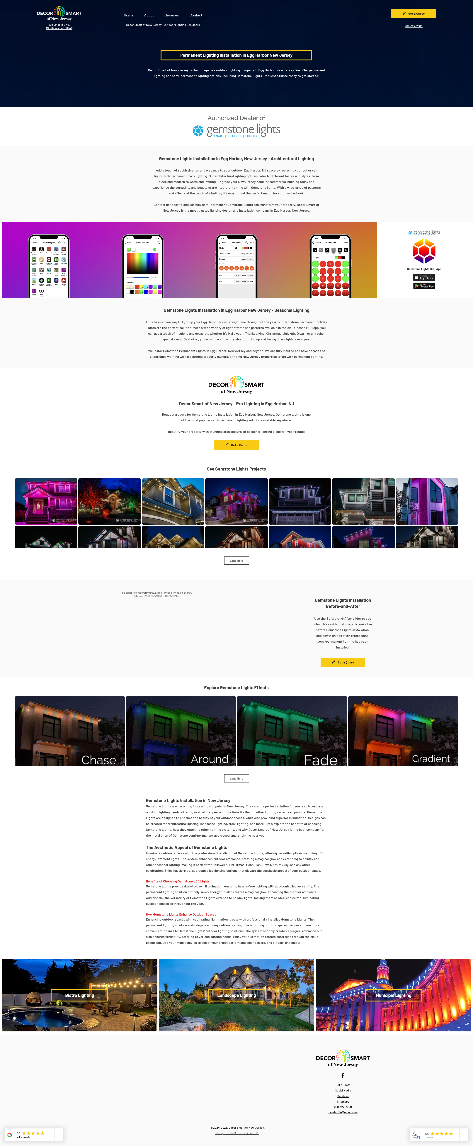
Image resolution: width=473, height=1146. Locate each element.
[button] (149, 13)
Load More (236, 560)
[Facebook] (343, 1075)
